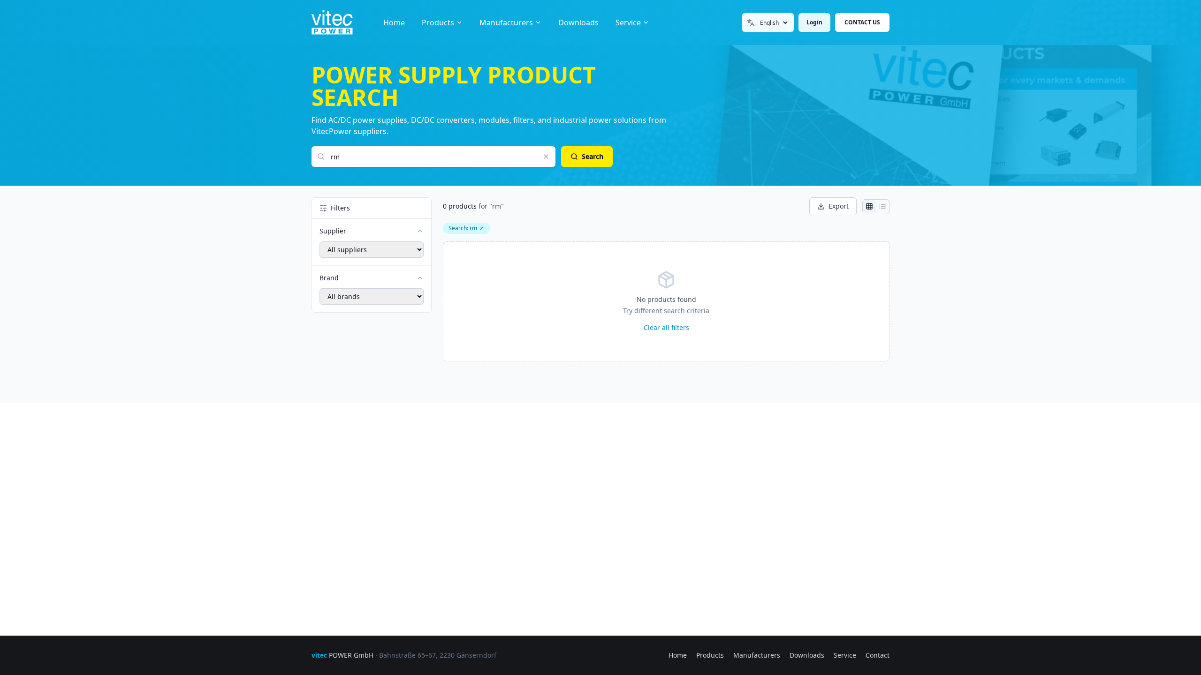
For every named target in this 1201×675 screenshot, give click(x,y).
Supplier (332, 230)
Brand (329, 277)
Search (592, 156)
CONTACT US (862, 22)
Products (438, 22)
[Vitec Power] (342, 22)
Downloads (578, 22)
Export (839, 206)
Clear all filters (666, 327)
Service (628, 22)
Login (814, 22)
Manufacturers (506, 22)
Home (394, 22)
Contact (877, 655)
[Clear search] (546, 156)
